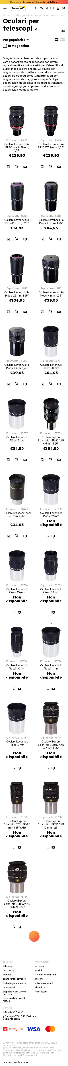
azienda (39, 966)
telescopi (8, 966)
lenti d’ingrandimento (14, 983)
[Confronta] (52, 9)
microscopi (9, 970)
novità (38, 970)
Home (7, 15)
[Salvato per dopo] (47, 9)
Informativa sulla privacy (15, 1062)
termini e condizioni (45, 974)
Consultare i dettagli (47, 2)
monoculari (9, 987)
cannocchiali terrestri (14, 979)
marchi (39, 979)
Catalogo (19, 15)
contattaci (41, 991)
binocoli (7, 974)
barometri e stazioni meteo (14, 999)
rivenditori (40, 987)
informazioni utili (44, 983)
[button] (41, 9)
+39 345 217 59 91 (13, 1012)
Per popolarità (14, 40)
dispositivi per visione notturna (14, 992)
